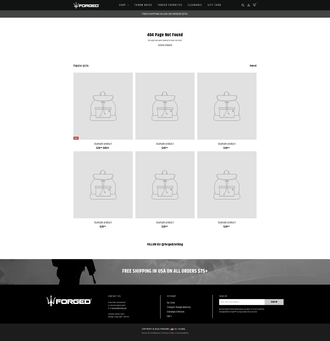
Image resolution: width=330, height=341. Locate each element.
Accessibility (183, 333)
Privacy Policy (168, 333)
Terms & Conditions (150, 333)
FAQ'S (169, 316)
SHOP (123, 5)
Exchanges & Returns (176, 312)
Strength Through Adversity (179, 307)
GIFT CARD (214, 5)
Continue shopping (165, 45)
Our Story (171, 303)
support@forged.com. (119, 308)
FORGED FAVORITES (170, 5)
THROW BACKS (143, 5)
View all (253, 65)
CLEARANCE (195, 5)
